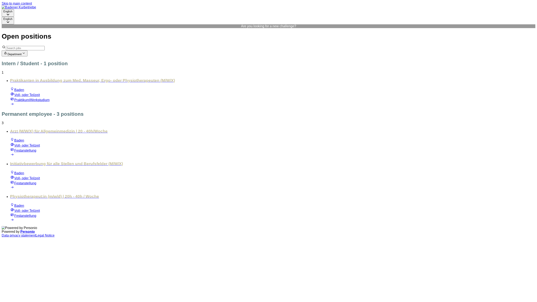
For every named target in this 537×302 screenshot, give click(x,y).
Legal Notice (45, 235)
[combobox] (8, 13)
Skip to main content (17, 3)
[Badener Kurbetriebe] (19, 7)
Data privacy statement (19, 235)
